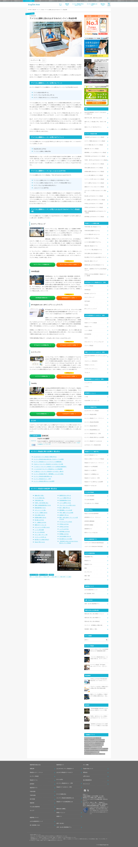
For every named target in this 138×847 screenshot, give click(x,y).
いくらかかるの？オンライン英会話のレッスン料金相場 (48, 469)
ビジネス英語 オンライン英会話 (91, 739)
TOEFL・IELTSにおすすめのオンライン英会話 (96, 160)
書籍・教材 (87, 575)
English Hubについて (88, 768)
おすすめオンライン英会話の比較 (93, 445)
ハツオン (87, 386)
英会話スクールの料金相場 (91, 466)
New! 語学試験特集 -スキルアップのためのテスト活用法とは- (95, 113)
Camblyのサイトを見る (68, 413)
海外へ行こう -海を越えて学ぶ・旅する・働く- (95, 122)
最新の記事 (45, 435)
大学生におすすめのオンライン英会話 (94, 207)
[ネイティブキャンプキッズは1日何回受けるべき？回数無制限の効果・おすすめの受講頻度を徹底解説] (87, 652)
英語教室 (100, 746)
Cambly (86, 305)
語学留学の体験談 (89, 525)
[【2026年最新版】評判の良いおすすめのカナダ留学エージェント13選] (87, 711)
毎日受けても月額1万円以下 (42, 539)
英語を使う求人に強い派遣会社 (92, 621)
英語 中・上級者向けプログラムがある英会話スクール (95, 269)
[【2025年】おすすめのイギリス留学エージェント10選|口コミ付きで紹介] (87, 726)
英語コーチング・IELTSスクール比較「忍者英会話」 (95, 804)
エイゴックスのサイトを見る (68, 376)
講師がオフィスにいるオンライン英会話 (94, 186)
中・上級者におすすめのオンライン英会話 (95, 199)
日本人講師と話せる (40, 515)
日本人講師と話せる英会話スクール (93, 253)
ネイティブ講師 (59, 576)
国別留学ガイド (88, 528)
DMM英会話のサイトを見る (68, 297)
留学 (40, 0)
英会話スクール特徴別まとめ (92, 474)
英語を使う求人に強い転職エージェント (94, 613)
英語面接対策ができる (65, 500)
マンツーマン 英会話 (99, 743)
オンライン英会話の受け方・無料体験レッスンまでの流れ (48, 474)
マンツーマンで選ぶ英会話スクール (93, 249)
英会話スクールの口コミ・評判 (92, 478)
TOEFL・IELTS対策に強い (41, 502)
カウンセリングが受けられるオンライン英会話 (95, 191)
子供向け (109, 0)
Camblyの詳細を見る (41, 413)
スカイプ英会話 (43, 576)
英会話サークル (88, 564)
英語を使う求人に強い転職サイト (93, 617)
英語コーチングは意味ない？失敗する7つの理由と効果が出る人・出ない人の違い (99, 695)
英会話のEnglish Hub (104, 844)
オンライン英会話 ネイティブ (90, 748)
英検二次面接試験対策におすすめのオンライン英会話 (95, 212)
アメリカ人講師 (68, 576)
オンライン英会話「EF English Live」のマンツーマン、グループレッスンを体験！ (98, 665)
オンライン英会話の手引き (78, 4)
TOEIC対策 (63, 0)
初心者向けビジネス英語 (65, 538)
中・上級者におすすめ (40, 522)
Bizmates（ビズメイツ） (91, 293)
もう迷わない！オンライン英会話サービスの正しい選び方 (48, 471)
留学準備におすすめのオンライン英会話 (94, 216)
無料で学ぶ (87, 579)
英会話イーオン (88, 326)
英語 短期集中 (92, 737)
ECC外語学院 (88, 334)
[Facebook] (34, 445)
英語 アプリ (87, 750)
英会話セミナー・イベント (36, 772)
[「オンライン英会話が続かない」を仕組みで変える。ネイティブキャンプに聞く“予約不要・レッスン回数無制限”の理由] (87, 659)
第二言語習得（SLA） (90, 593)
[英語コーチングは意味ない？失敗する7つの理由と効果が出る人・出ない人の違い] (87, 697)
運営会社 (85, 772)
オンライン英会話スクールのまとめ (93, 441)
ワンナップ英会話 (89, 345)
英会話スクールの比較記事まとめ (65, 801)
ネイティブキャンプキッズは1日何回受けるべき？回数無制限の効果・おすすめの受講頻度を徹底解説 (99, 650)
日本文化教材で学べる (65, 536)
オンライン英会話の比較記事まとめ (43, 476)
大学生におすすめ (64, 526)
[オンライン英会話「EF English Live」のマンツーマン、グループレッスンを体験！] (87, 667)
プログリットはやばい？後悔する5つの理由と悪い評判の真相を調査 (99, 687)
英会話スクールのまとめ (90, 485)
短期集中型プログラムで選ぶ (92, 238)
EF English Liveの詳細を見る (41, 345)
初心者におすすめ (39, 520)
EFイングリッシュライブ (91, 308)
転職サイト (59, 816)
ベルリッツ (87, 318)
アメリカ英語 (51, 576)
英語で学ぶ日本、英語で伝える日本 (93, 117)
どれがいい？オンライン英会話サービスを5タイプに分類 (48, 464)
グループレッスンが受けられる (67, 505)
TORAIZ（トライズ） (90, 365)
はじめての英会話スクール (91, 455)
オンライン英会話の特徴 (90, 414)
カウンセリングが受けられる (42, 527)
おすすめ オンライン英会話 (98, 745)
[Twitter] (32, 445)
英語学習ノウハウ (121, 0)
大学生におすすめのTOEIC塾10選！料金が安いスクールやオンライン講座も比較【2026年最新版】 (99, 679)
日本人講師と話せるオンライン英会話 (94, 167)
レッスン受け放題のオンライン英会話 (94, 175)
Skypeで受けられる (40, 542)
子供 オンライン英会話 (89, 753)
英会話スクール (17, 0)
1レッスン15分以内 (40, 532)
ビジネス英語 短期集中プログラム (93, 242)
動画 (86, 568)
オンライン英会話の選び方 (91, 425)
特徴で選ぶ (103, 4)
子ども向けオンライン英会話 (92, 503)
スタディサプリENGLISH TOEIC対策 (94, 546)
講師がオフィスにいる (40, 525)
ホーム (60, 4)
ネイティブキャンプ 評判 (95, 750)
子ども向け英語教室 (89, 499)
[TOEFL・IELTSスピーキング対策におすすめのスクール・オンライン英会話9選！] (87, 719)
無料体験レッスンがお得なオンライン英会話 (95, 152)
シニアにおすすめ (64, 529)
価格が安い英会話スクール (91, 245)
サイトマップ (86, 783)
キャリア (132, 0)
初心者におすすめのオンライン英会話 (94, 196)
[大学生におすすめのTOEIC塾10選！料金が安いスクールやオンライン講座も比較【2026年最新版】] (87, 681)
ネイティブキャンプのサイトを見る (68, 264)
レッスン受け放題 (39, 529)
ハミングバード (88, 382)
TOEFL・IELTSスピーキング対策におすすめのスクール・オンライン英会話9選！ (99, 717)
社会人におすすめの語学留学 (92, 513)
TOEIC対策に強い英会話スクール (93, 226)
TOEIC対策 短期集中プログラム (92, 230)
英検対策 (97, 0)
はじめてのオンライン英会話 (92, 410)
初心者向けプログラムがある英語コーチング (95, 257)
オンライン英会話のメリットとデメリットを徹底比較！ (48, 461)
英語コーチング (105, 748)
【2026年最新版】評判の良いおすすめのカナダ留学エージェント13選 (99, 709)
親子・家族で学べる (64, 507)
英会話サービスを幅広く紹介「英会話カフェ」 (94, 797)
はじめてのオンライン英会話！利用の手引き (45, 456)
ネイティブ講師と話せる (41, 512)
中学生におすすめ (64, 524)
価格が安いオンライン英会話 (92, 148)
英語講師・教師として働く (91, 629)
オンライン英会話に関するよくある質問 (44, 481)
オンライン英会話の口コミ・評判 (42, 478)
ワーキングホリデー (88, 752)
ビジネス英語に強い (40, 498)
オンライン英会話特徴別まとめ (92, 429)
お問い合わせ (86, 776)
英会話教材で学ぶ (89, 556)
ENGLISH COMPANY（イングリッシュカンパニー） (96, 356)
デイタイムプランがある (65, 521)
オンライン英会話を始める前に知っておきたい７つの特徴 (48, 459)
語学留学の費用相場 (89, 521)
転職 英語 (96, 753)
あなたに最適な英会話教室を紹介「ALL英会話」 (94, 805)
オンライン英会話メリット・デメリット (94, 418)
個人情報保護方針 (87, 780)
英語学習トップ (6, 0)
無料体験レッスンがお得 (65, 510)
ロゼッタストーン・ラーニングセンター (94, 341)
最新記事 (67, 4)
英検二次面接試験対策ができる (43, 505)
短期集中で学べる (64, 515)
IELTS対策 (86, 0)
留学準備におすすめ (64, 531)
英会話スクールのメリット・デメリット (94, 462)
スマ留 (86, 396)
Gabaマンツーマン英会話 (91, 322)
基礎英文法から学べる (65, 495)
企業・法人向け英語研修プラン (92, 603)
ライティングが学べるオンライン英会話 (94, 179)
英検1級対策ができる (40, 507)
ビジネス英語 (98, 737)
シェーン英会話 (88, 330)
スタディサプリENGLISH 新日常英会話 (94, 542)
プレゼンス (87, 372)
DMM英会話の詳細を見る (42, 297)
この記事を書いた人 (36, 435)
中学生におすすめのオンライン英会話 (94, 203)
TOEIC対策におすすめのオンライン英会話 (95, 156)
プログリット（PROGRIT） (91, 361)
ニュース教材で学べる (65, 498)
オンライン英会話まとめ (92, 4)
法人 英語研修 (102, 753)
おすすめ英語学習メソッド (91, 589)
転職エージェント (61, 812)
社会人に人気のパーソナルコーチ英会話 (94, 458)
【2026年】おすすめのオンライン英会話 (94, 137)
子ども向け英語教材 (89, 495)
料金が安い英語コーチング (91, 261)
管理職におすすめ (64, 534)
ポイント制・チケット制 (41, 534)
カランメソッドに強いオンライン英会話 (94, 163)
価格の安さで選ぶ (39, 495)
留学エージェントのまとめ (91, 532)
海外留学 (99, 748)
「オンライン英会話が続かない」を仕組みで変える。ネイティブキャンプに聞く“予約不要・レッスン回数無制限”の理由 (99, 657)
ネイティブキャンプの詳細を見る (42, 264)
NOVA (86, 338)
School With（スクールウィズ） (92, 400)
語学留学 (32, 783)
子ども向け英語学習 (35, 806)
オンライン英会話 (29, 0)
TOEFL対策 (75, 0)
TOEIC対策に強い (39, 500)
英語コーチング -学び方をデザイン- (93, 127)
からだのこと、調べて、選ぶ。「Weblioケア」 (94, 802)
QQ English (87, 301)
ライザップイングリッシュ (91, 368)
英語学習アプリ (51, 0)
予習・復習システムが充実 (66, 512)
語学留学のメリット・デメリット (93, 517)
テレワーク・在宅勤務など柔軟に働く (94, 625)
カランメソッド (88, 746)
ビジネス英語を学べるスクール (92, 234)
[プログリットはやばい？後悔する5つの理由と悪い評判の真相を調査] (87, 689)
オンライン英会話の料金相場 (92, 422)
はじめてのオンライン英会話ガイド (65, 768)
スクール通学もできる (65, 502)
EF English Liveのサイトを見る (68, 345)
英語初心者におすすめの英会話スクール (94, 264)
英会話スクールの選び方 (90, 470)
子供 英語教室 (96, 752)
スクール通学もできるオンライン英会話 (94, 183)
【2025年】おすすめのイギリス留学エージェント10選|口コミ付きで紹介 (99, 724)
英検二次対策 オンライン (99, 741)
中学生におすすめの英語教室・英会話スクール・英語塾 (95, 275)
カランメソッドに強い (40, 510)
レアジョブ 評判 (104, 750)
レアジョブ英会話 (89, 285)
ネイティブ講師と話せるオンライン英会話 (95, 141)
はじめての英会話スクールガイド (65, 772)
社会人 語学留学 (101, 739)
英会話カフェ (88, 560)
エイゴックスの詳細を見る (41, 376)
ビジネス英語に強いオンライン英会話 (94, 144)
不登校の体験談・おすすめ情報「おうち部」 (93, 796)
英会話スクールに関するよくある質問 (94, 481)
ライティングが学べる (40, 537)
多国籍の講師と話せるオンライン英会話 (94, 171)
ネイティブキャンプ (89, 297)
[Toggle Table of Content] (42, 60)
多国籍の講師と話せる (40, 517)
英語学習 (86, 737)
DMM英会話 (87, 289)
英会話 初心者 (94, 746)
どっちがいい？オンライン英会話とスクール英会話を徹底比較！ (50, 466)
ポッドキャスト (88, 571)
